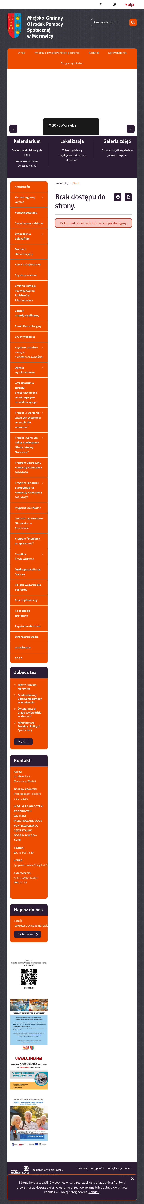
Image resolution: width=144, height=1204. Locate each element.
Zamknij (94, 1192)
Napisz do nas (25, 934)
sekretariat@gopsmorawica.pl (34, 925)
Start (76, 183)
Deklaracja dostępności (91, 1168)
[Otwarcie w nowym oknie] (29, 976)
